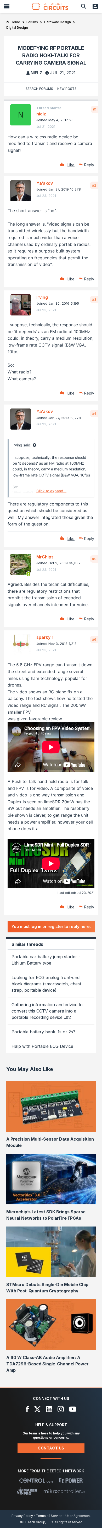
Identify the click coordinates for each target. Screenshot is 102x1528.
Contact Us (51, 1448)
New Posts (67, 89)
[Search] (83, 6)
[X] (37, 1409)
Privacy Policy (22, 1516)
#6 (94, 639)
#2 (94, 185)
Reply (89, 165)
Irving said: (22, 445)
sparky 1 (44, 637)
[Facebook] (27, 1409)
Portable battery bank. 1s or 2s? (43, 1031)
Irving (42, 297)
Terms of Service (49, 1516)
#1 (94, 109)
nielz (36, 72)
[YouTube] (72, 1409)
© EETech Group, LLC (36, 1522)
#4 (94, 413)
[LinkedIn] (49, 1409)
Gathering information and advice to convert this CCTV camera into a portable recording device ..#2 (47, 1011)
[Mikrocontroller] (64, 1491)
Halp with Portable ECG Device (42, 1046)
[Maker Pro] (27, 1491)
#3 (94, 299)
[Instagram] (61, 1409)
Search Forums (39, 89)
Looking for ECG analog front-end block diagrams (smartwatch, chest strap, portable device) (46, 984)
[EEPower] (71, 1480)
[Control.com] (36, 1480)
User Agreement (78, 1516)
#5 (94, 559)
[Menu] (6, 6)
